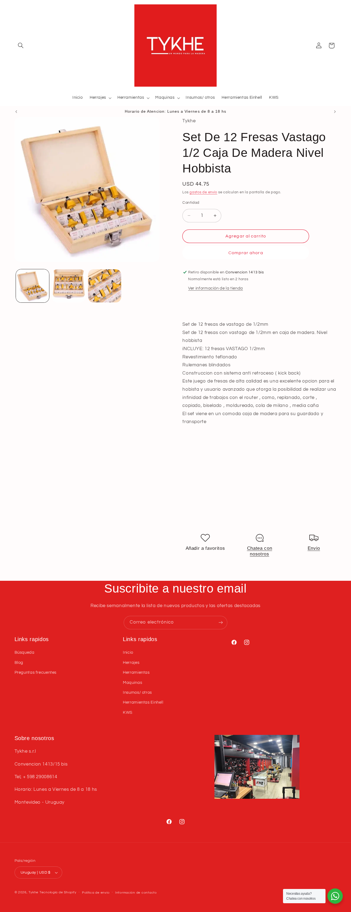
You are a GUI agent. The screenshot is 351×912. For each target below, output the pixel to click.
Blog (19, 663)
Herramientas (136, 672)
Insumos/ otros (137, 692)
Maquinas (132, 683)
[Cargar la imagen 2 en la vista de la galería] (68, 285)
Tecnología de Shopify (57, 892)
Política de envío (96, 892)
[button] (21, 45)
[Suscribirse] (220, 622)
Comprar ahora (245, 252)
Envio (314, 548)
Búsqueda (25, 652)
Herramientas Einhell (143, 702)
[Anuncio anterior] (16, 111)
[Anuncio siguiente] (335, 111)
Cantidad (190, 203)
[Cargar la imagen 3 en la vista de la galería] (104, 285)
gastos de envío (203, 192)
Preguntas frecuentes (36, 672)
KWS (127, 712)
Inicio (128, 652)
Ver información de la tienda (215, 288)
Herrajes (131, 663)
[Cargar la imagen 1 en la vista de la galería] (32, 285)
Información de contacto (136, 892)
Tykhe (33, 892)
